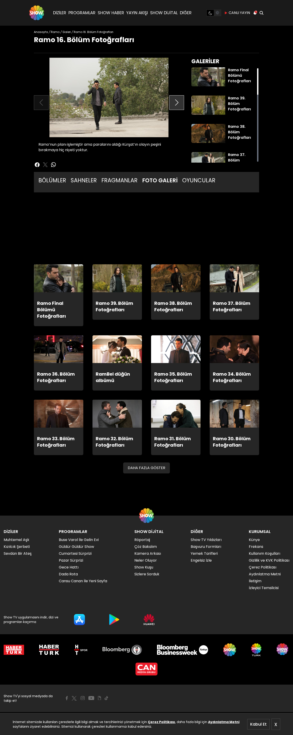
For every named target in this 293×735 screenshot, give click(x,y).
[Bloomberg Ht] (122, 650)
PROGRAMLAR (81, 13)
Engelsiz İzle (201, 560)
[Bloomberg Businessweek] (182, 650)
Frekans (256, 546)
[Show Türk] (256, 649)
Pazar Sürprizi (71, 560)
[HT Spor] (80, 650)
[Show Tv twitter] (45, 164)
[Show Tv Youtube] (91, 698)
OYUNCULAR (198, 180)
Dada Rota (68, 574)
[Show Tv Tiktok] (106, 698)
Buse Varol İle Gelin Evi (79, 539)
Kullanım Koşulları (264, 553)
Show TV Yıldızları (206, 539)
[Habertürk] (14, 650)
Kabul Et (258, 724)
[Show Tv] (36, 12)
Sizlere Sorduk (146, 574)
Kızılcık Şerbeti (17, 546)
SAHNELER (84, 180)
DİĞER (186, 13)
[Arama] (261, 13)
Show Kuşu (143, 567)
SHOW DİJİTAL (164, 13)
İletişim (255, 581)
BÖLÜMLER (52, 180)
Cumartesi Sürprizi (75, 553)
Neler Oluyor (145, 560)
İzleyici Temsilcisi (264, 587)
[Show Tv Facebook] (67, 698)
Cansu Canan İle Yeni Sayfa (83, 581)
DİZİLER (59, 13)
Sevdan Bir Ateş (18, 553)
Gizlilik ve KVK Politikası (269, 560)
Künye (254, 539)
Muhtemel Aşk (16, 539)
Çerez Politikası (161, 722)
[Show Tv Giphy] (99, 698)
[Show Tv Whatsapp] (53, 164)
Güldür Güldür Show (76, 546)
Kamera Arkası (147, 553)
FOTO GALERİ (160, 180)
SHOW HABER (111, 13)
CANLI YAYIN (239, 12)
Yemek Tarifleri (204, 553)
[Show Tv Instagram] (83, 698)
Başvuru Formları (206, 546)
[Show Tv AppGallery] (149, 619)
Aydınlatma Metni (223, 722)
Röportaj (142, 539)
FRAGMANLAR (119, 180)
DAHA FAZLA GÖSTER (146, 467)
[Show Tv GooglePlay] (114, 619)
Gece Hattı (69, 567)
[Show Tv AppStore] (79, 619)
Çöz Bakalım (145, 546)
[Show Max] (283, 649)
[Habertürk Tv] (49, 650)
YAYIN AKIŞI (137, 13)
